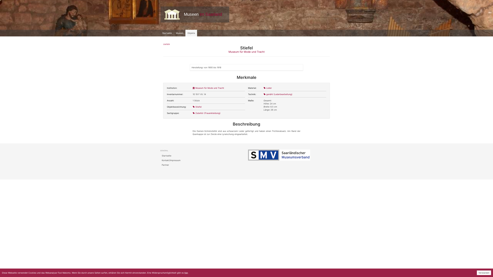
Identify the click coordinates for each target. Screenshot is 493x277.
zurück (166, 44)
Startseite (167, 33)
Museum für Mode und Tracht (247, 51)
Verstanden (483, 272)
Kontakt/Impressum (171, 160)
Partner (165, 165)
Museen (179, 33)
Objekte (191, 33)
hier (186, 272)
